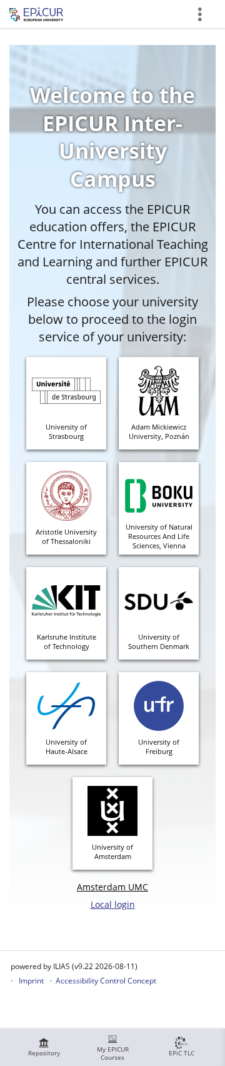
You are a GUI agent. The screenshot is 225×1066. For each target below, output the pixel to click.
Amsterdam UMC (112, 887)
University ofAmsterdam (112, 851)
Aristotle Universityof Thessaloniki (66, 536)
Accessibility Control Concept (106, 980)
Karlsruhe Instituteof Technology (66, 641)
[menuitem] (44, 1047)
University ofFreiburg (158, 746)
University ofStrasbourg (66, 431)
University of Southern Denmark (158, 641)
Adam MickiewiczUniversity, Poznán (159, 431)
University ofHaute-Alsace (67, 746)
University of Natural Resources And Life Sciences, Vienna (159, 536)
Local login (113, 904)
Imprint (31, 980)
